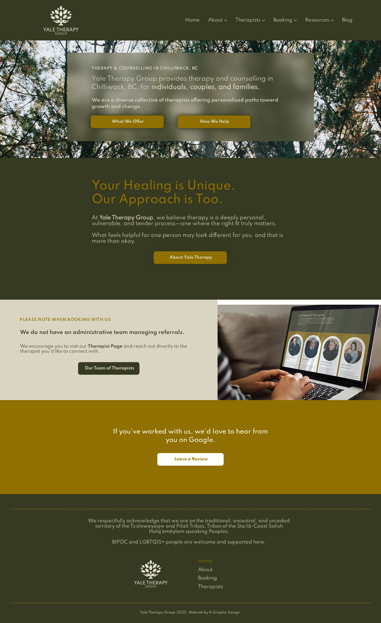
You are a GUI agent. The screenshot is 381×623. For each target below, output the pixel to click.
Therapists (210, 586)
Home (205, 561)
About (205, 569)
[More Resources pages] (332, 20)
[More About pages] (225, 20)
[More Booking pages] (295, 20)
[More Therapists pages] (263, 20)
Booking (207, 578)
